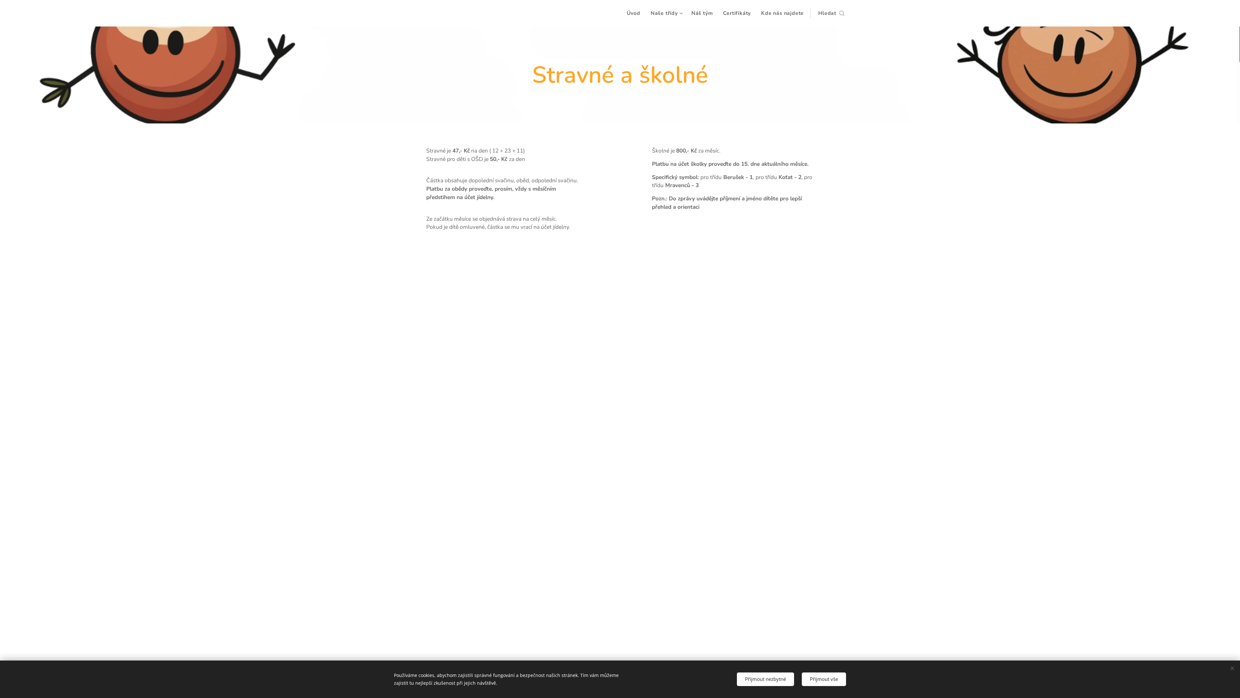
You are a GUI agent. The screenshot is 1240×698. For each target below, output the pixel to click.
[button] (831, 13)
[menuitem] (635, 13)
